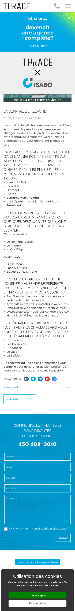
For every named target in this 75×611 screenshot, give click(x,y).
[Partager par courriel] (54, 379)
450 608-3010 (37, 444)
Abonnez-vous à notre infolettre (38, 562)
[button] (56, 6)
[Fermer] (69, 18)
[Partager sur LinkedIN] (40, 379)
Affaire (35, 118)
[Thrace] (16, 6)
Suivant (66, 387)
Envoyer (62, 537)
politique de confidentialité (50, 528)
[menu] (68, 6)
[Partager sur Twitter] (33, 379)
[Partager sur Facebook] (26, 379)
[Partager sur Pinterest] (47, 379)
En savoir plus (37, 46)
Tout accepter (37, 595)
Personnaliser (37, 603)
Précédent (10, 387)
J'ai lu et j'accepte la (38, 528)
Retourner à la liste (19, 399)
